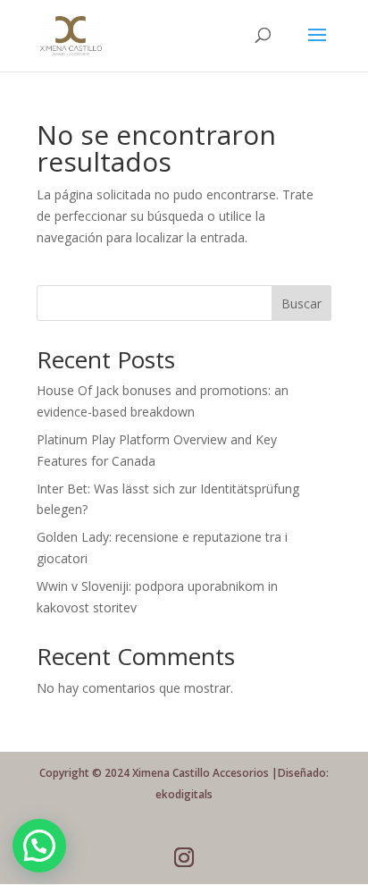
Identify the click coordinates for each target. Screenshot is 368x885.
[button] (39, 845)
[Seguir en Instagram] (184, 857)
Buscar (301, 303)
